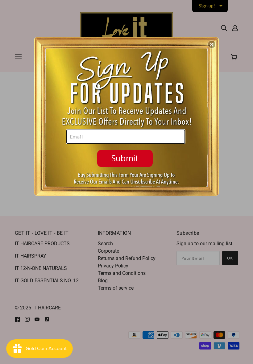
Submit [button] (125, 158)
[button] (211, 44)
